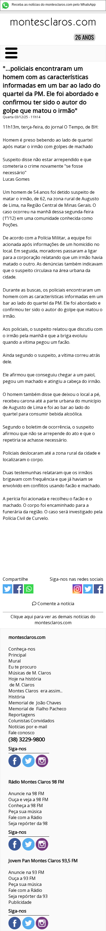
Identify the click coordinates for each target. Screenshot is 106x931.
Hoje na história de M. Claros (24, 682)
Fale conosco (21, 733)
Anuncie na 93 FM (26, 872)
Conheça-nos (21, 649)
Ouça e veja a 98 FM (28, 799)
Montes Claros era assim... (35, 691)
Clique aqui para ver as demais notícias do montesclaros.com (53, 620)
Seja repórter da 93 (28, 896)
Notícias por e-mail (27, 727)
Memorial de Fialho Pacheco (37, 709)
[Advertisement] (53, 547)
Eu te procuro (22, 667)
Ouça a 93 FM (22, 878)
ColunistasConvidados (31, 721)
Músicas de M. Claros (29, 673)
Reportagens (21, 715)
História (16, 697)
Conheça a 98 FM (25, 805)
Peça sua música (25, 811)
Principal (17, 655)
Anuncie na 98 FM (26, 793)
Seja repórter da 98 (28, 823)
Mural (14, 661)
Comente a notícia (55, 604)
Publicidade (20, 902)
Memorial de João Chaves (34, 703)
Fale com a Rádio (25, 817)
